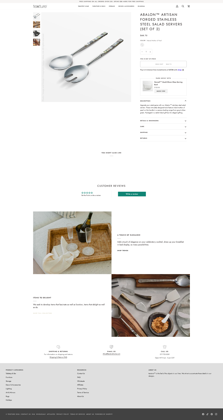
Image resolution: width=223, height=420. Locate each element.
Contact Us (81, 373)
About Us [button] (152, 370)
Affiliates (80, 385)
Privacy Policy (82, 388)
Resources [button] (81, 370)
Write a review (132, 194)
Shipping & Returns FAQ (58, 357)
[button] (83, 6)
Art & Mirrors (10, 392)
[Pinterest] (212, 414)
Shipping (144, 132)
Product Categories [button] (14, 370)
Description (145, 101)
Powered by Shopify (104, 414)
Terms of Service (83, 392)
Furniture (9, 377)
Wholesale (81, 381)
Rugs (7, 396)
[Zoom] (46, 98)
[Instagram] (216, 414)
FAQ (78, 377)
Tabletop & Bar (11, 373)
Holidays (9, 400)
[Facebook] (203, 414)
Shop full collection (42, 313)
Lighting (9, 388)
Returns (143, 138)
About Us (80, 396)
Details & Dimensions (149, 121)
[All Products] (151, 305)
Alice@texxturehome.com (111, 354)
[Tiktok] (207, 414)
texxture (11, 414)
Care (142, 126)
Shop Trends (122, 250)
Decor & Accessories (13, 385)
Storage (8, 381)
